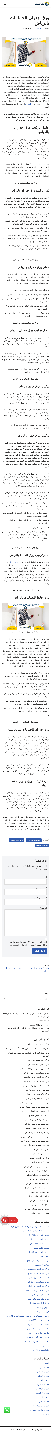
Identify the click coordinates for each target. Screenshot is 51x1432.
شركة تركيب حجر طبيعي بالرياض (36, 1098)
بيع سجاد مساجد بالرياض (39, 1200)
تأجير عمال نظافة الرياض (39, 1154)
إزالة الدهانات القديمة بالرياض (37, 1183)
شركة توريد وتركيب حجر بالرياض (36, 1166)
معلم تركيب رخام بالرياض (39, 1162)
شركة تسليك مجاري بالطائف (38, 1286)
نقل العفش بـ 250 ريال (40, 1350)
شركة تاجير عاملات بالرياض (38, 1064)
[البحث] (4, 999)
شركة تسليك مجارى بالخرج (38, 1273)
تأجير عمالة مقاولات (41, 1149)
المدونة (46, 1363)
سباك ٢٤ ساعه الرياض (40, 1205)
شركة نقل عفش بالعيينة (39, 1295)
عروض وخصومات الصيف (39, 1312)
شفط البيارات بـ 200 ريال (39, 1303)
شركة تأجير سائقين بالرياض (38, 1060)
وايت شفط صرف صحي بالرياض (36, 1124)
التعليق (43, 908)
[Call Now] (4, 1220)
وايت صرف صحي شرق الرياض (37, 1132)
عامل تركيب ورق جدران (33, 840)
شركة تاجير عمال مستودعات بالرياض (34, 1069)
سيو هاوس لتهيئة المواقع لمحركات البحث (25, 1429)
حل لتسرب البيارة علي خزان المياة (35, 1261)
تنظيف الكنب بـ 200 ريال (39, 1248)
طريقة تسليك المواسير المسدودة (36, 1120)
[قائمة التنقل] (5, 4)
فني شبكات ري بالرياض (40, 1192)
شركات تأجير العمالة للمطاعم (37, 1175)
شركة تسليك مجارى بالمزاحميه (37, 1278)
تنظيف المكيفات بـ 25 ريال (38, 1252)
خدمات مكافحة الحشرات (39, 1410)
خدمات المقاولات (42, 1389)
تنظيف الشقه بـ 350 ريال (39, 1239)
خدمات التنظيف (43, 1372)
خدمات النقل (44, 1397)
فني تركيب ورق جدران (17, 840)
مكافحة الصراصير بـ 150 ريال (38, 1329)
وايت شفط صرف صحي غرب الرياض (34, 1137)
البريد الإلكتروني (40, 887)
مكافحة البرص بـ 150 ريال (39, 1320)
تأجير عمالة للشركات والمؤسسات (36, 1231)
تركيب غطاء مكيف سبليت (39, 1179)
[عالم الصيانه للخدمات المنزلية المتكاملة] (41, 4)
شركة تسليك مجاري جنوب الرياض (36, 1086)
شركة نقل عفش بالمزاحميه (38, 1299)
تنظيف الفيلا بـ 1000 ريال (39, 1244)
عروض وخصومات (42, 1307)
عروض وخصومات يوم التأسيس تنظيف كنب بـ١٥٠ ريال (28, 1316)
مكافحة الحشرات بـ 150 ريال (38, 1324)
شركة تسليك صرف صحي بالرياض (36, 1269)
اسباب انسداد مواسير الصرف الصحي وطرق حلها (30, 1226)
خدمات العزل (44, 1380)
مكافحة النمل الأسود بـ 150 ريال (36, 1341)
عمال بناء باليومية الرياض (39, 1158)
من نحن (46, 1346)
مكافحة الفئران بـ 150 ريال (39, 1333)
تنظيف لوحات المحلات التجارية (37, 1209)
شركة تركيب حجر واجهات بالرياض (36, 1094)
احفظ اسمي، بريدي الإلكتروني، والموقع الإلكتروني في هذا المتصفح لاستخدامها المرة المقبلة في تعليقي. (26, 943)
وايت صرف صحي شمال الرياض (36, 1145)
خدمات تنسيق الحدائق (40, 1406)
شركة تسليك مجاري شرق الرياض (36, 1073)
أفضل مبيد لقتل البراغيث (39, 1213)
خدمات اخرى (44, 1367)
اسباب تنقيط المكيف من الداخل (36, 1188)
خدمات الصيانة (43, 1376)
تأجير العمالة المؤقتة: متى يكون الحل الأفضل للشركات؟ (27, 1048)
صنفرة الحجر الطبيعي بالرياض (37, 1171)
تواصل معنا (45, 1256)
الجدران (28, 104)
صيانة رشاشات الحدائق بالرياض (36, 1196)
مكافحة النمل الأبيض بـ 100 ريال (37, 1337)
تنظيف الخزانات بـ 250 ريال (38, 1235)
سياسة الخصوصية (42, 1265)
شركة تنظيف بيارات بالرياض (38, 1044)
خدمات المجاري (43, 1384)
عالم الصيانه (44, 1414)
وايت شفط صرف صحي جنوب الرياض (34, 1141)
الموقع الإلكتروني (40, 898)
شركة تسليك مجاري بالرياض (38, 1282)
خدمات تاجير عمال (42, 1401)
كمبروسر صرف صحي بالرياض (37, 1128)
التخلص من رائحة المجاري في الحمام (34, 1111)
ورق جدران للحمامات (42, 845)
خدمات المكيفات (42, 1393)
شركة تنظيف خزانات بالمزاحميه (36, 1290)
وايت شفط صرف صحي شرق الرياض (34, 1103)
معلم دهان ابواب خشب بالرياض (37, 1090)
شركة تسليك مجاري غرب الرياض (36, 1077)
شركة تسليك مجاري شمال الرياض (35, 1081)
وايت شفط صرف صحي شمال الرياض (34, 1107)
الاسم (44, 877)
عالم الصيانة (38, 28)
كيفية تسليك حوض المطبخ (39, 1115)
